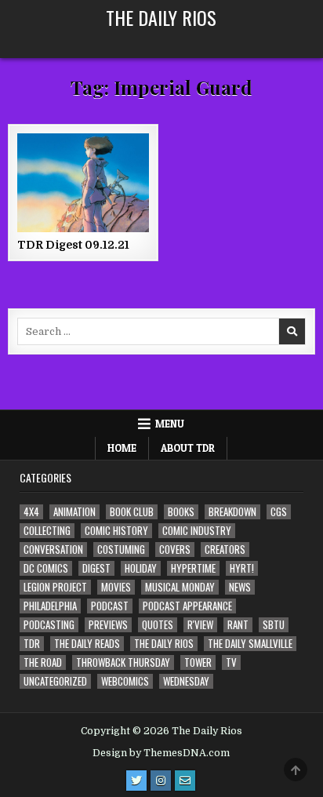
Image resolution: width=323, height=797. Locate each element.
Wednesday (186, 681)
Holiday (141, 568)
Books (181, 511)
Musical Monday (180, 587)
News (240, 587)
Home (121, 448)
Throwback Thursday (123, 662)
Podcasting (49, 624)
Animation (74, 511)
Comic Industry (196, 530)
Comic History (116, 530)
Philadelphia (50, 606)
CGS (278, 511)
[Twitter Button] (136, 780)
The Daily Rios (161, 17)
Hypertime (193, 568)
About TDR (188, 448)
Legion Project (55, 587)
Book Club (132, 511)
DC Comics (46, 568)
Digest (96, 568)
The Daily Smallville (250, 643)
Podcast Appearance (187, 606)
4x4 (31, 511)
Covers (175, 549)
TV (231, 662)
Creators (225, 549)
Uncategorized (55, 681)
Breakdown (232, 511)
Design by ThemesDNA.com (161, 753)
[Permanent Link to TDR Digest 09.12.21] (83, 182)
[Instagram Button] (161, 780)
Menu (169, 423)
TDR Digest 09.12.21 (73, 244)
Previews (108, 624)
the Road (43, 662)
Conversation (53, 549)
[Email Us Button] (185, 780)
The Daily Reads (87, 643)
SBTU (274, 624)
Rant (238, 624)
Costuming (121, 549)
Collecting (47, 530)
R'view (200, 624)
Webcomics (125, 681)
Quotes (157, 624)
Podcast (110, 606)
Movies (116, 587)
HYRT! (242, 568)
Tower (198, 662)
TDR (32, 643)
